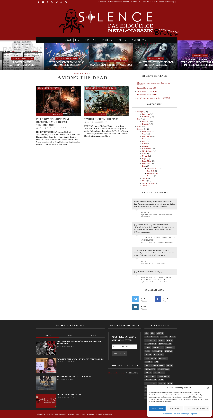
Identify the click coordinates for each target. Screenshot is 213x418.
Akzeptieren (157, 408)
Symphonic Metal (148, 183)
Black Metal (146, 131)
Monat (70, 335)
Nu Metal (145, 156)
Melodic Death (147, 151)
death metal (150, 344)
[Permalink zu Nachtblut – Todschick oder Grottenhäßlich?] (137, 279)
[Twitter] (56, 2)
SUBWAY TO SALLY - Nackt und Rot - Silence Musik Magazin (158, 239)
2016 (146, 333)
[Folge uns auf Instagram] (135, 307)
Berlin (164, 337)
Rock (144, 166)
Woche (48, 335)
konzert (163, 358)
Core (58, 58)
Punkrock (150, 176)
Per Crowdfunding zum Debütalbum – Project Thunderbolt (52, 122)
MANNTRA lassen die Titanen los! (111, 65)
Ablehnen (175, 408)
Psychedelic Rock (153, 173)
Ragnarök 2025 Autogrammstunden (22, 63)
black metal (150, 340)
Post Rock (150, 171)
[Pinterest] (47, 2)
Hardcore (145, 146)
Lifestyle (140, 112)
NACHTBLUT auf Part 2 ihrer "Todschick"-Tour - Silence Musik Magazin (157, 279)
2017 (152, 333)
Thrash (112, 88)
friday (148, 355)
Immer (93, 335)
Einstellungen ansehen (197, 408)
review (162, 383)
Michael (144, 261)
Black (172, 337)
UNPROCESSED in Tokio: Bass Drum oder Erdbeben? (66, 63)
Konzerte (67, 58)
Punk (161, 380)
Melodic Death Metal (154, 365)
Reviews (123, 61)
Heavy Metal (43, 88)
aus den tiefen (151, 337)
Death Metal (146, 136)
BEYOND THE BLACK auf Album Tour (74, 377)
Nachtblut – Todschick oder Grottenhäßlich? (155, 63)
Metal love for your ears (116, 373)
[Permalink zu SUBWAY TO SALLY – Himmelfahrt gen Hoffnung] (137, 239)
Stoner (144, 181)
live (156, 362)
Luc (88, 122)
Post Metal (150, 376)
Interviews (146, 114)
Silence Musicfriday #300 (147, 88)
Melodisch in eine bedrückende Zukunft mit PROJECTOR (153, 84)
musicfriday (163, 369)
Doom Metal (158, 347)
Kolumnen (146, 117)
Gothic (150, 58)
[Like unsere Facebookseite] (158, 299)
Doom (144, 139)
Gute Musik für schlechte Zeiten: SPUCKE (153, 98)
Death (169, 340)
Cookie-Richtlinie (167, 414)
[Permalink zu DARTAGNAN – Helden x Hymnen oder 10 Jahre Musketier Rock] (137, 213)
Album (160, 333)
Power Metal (146, 161)
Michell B (145, 212)
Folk (97, 61)
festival (170, 347)
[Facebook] (38, 2)
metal (169, 365)
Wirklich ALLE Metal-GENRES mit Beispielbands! (80, 359)
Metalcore (150, 369)
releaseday (150, 383)
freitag (168, 351)
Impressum (194, 414)
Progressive (146, 163)
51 (74, 362)
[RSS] (52, 2)
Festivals (15, 58)
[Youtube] (61, 2)
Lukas (41, 128)
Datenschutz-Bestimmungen (181, 414)
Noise (144, 154)
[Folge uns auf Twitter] (135, 299)
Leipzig (148, 362)
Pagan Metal (159, 373)
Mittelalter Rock (109, 61)
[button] (208, 387)
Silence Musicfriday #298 (147, 95)
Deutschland (165, 344)
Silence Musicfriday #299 (147, 91)
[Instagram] (43, 2)
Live (24, 58)
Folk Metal (157, 351)
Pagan (144, 159)
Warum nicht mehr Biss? (101, 119)
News (30, 58)
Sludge (144, 178)
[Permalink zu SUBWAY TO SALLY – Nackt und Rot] (137, 262)
